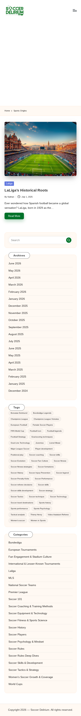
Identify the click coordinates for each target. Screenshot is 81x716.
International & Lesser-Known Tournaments (34, 563)
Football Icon (35, 431)
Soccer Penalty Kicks (20, 479)
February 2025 (17, 376)
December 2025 (18, 305)
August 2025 (16, 334)
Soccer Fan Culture (39, 461)
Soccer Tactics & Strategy (23, 670)
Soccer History (17, 473)
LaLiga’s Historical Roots (26, 190)
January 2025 (16, 383)
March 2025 (15, 369)
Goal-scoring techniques (42, 437)
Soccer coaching (36, 455)
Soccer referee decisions (21, 485)
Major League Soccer (20, 449)
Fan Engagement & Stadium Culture (30, 556)
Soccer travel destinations (22, 503)
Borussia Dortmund (19, 413)
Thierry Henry (36, 515)
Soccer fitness (60, 461)
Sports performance (19, 508)
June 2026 (14, 263)
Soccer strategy (46, 491)
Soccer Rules (16, 648)
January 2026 (16, 298)
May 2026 (14, 270)
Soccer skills (43, 485)
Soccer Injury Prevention (39, 473)
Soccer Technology (58, 497)
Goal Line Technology (20, 443)
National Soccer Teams (22, 585)
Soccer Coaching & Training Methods (30, 606)
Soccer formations (45, 467)
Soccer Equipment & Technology (27, 613)
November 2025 (18, 313)
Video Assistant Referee (58, 515)
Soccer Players (17, 634)
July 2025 (14, 341)
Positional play (17, 455)
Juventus (40, 443)
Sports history (45, 503)
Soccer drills (55, 455)
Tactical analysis (18, 515)
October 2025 (16, 320)
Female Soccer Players (43, 425)
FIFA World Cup (17, 431)
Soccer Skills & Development (25, 663)
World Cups (15, 684)
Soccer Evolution (18, 461)
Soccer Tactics (17, 497)
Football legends (54, 431)
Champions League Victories (46, 419)
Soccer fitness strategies (21, 467)
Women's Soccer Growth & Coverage (30, 677)
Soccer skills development (22, 491)
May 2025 (14, 355)
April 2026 (14, 277)
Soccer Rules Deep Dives (23, 655)
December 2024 (18, 390)
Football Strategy (18, 437)
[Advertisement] (40, 63)
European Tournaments (22, 549)
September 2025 (18, 327)
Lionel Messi (54, 443)
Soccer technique (36, 497)
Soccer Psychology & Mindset (26, 641)
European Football (19, 425)
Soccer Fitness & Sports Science (27, 620)
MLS (11, 578)
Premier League (18, 592)
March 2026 (15, 284)
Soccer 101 (15, 599)
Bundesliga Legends (42, 413)
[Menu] (74, 10)
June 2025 (14, 348)
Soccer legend (62, 473)
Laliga (9, 183)
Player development (44, 449)
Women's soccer (18, 520)
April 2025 (14, 362)
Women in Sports (38, 520)
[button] (68, 240)
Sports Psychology (42, 508)
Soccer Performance (44, 479)
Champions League (19, 419)
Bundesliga (15, 542)
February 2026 (17, 291)
